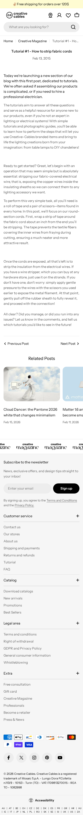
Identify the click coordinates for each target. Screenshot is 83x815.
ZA (78, 811)
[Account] (59, 15)
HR (72, 808)
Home (8, 41)
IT (11, 811)
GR (65, 808)
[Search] (73, 27)
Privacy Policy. (24, 505)
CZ (30, 808)
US (71, 811)
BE (16, 808)
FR (58, 808)
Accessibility (44, 800)
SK (45, 811)
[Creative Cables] (26, 446)
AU (3, 808)
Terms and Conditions (61, 500)
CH (23, 808)
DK (44, 808)
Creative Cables (24, 773)
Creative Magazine (32, 41)
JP (17, 811)
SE (51, 811)
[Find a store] (50, 15)
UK (64, 811)
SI (58, 811)
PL (30, 811)
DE (37, 808)
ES (51, 808)
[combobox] (41, 27)
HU (79, 808)
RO (38, 811)
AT (10, 808)
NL (24, 811)
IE (5, 811)
